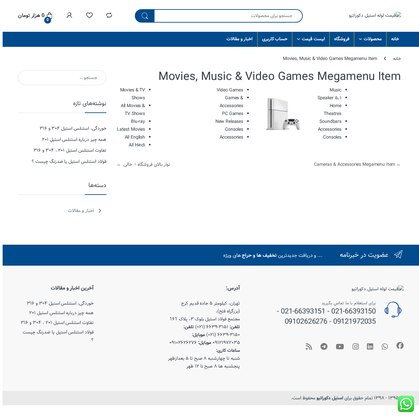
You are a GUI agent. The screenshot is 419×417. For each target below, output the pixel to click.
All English (135, 137)
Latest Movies (131, 129)
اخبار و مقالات (240, 39)
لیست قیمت (313, 39)
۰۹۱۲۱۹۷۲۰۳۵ (226, 342)
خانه (395, 39)
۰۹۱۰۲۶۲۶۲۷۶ (183, 342)
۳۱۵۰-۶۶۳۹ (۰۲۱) (223, 334)
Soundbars (330, 121)
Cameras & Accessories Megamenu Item (357, 164)
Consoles (234, 129)
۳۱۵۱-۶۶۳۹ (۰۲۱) (211, 327)
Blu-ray (138, 121)
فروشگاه (341, 39)
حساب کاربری (275, 39)
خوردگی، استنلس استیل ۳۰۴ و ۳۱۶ (73, 128)
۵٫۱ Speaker (329, 98)
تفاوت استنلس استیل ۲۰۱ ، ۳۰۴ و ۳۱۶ (69, 150)
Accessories (231, 137)
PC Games (232, 113)
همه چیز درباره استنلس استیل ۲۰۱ (74, 139)
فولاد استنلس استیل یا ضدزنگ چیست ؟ (69, 161)
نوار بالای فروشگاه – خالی (143, 164)
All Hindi (137, 145)
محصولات (373, 39)
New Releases (229, 121)
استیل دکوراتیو (330, 398)
